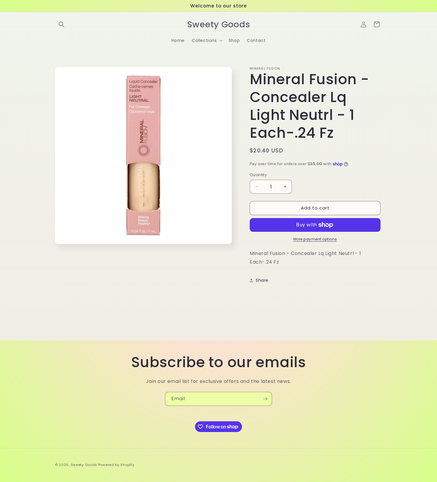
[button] (61, 24)
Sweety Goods (84, 464)
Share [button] (262, 280)
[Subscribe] (265, 399)
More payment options (315, 239)
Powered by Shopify (116, 464)
